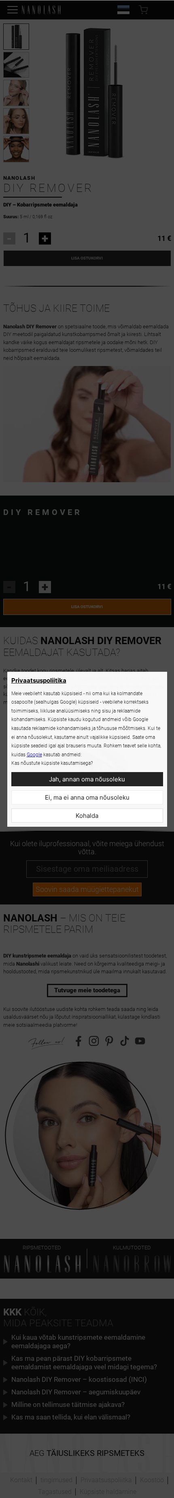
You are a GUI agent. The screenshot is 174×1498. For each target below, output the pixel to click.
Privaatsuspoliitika (38, 680)
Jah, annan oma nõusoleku (87, 779)
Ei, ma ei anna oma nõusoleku (87, 797)
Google (34, 755)
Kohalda (87, 815)
